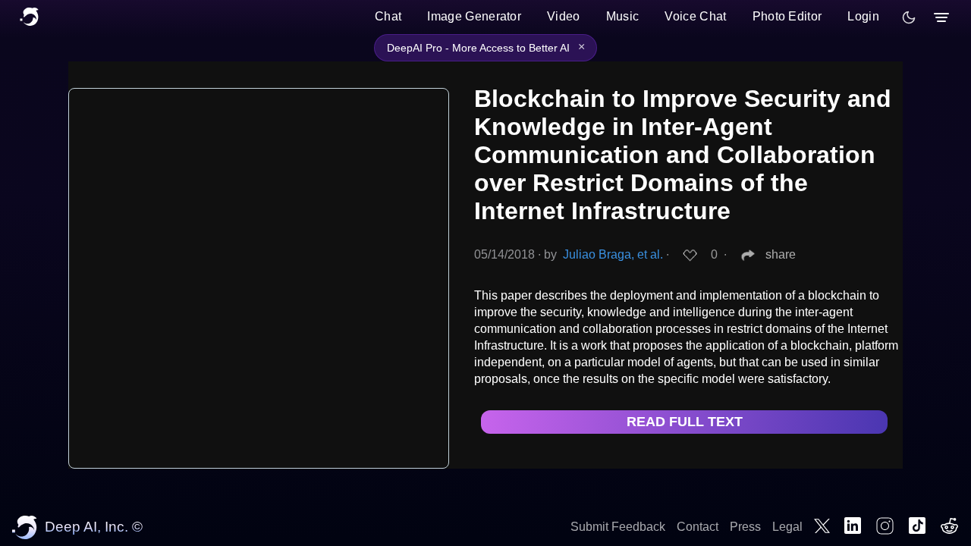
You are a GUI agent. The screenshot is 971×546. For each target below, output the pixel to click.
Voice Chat (695, 16)
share (780, 254)
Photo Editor (787, 16)
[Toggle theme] (909, 17)
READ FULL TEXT (685, 421)
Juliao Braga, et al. (613, 254)
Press (745, 526)
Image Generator (474, 16)
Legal (787, 526)
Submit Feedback (617, 526)
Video (563, 16)
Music (622, 16)
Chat (388, 16)
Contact (697, 526)
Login (863, 16)
